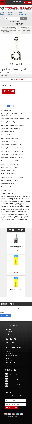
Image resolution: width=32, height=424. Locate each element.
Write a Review (4, 75)
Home (2, 27)
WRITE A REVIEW (5, 316)
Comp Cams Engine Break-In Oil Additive (16, 247)
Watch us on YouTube (16, 385)
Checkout (27, 2)
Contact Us (13, 13)
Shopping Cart (17, 1)
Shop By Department (11, 27)
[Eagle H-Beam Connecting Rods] (16, 61)
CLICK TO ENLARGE (17, 64)
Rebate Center (24, 13)
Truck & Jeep (21, 27)
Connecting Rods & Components (17, 28)
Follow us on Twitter (15, 380)
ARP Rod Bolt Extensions (16, 268)
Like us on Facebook (16, 375)
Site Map (8, 334)
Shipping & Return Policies (12, 333)
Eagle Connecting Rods (19, 30)
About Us (4, 13)
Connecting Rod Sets (6, 30)
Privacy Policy (9, 331)
